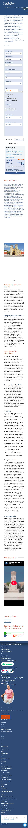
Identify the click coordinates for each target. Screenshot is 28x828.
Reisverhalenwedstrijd (6, 779)
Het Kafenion (4, 784)
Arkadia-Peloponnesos (6, 731)
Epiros (2, 738)
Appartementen (5, 749)
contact (25, 9)
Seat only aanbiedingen (6, 775)
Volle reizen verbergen (13, 143)
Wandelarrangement (11, 98)
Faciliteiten (8, 104)
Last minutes (4, 788)
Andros (3, 727)
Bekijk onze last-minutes (8, 819)
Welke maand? (8, 56)
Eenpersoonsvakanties (12, 100)
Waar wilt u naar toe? (10, 69)
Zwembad (9, 106)
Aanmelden (4, 717)
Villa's (2, 751)
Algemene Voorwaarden (6, 796)
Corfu (2, 736)
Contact (3, 794)
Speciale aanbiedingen (6, 766)
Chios (2, 733)
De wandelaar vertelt (6, 781)
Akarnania (3, 722)
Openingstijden (4, 823)
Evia (2, 740)
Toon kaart (7, 621)
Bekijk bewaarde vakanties (11, 7)
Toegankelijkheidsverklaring (7, 803)
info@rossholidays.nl (6, 658)
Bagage (3, 812)
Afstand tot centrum (10, 122)
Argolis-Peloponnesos (6, 729)
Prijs (6, 88)
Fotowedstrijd (4, 777)
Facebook (8, 635)
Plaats (6, 75)
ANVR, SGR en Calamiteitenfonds (9, 799)
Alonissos (3, 724)
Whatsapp (9, 633)
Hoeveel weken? (9, 62)
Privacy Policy (4, 801)
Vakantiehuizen (4, 753)
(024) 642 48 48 (24, 7)
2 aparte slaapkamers (11, 110)
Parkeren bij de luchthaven (7, 808)
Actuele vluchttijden (6, 810)
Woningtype (8, 81)
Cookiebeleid (4, 805)
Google (18, 635)
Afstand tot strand (9, 115)
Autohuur (3, 761)
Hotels (2, 755)
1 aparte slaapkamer (11, 108)
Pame (8, 96)
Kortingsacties (4, 770)
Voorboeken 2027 (5, 772)
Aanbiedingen (10, 94)
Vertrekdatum (8, 51)
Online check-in (4, 814)
